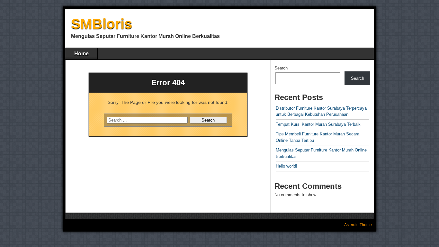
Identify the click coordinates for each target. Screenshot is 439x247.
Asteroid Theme (358, 225)
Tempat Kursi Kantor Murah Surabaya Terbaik (318, 124)
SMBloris (101, 24)
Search (281, 68)
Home (81, 53)
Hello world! (286, 166)
